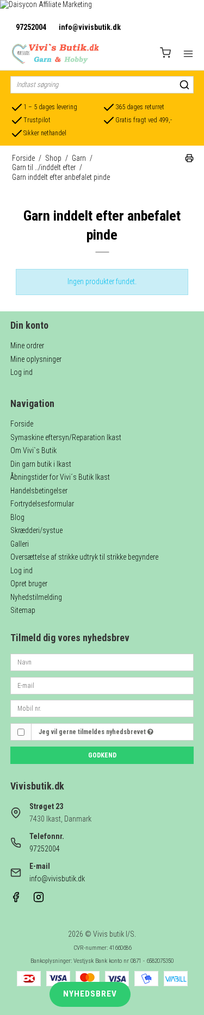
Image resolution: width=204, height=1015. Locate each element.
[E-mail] (102, 684)
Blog (17, 517)
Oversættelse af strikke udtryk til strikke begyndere (84, 557)
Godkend (102, 755)
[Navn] (102, 661)
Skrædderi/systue (36, 530)
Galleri (19, 544)
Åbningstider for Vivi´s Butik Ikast (60, 477)
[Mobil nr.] (102, 708)
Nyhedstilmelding (36, 597)
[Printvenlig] (189, 159)
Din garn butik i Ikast (40, 464)
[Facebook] (15, 899)
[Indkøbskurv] (165, 54)
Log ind (21, 372)
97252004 (31, 27)
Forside (21, 423)
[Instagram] (38, 899)
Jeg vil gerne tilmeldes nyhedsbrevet (93, 732)
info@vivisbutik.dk (90, 27)
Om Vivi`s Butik (33, 450)
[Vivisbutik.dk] (55, 54)
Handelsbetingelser (38, 490)
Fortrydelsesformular (42, 503)
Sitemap (22, 610)
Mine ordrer (27, 345)
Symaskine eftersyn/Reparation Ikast (65, 437)
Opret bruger (28, 583)
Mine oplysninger (35, 359)
